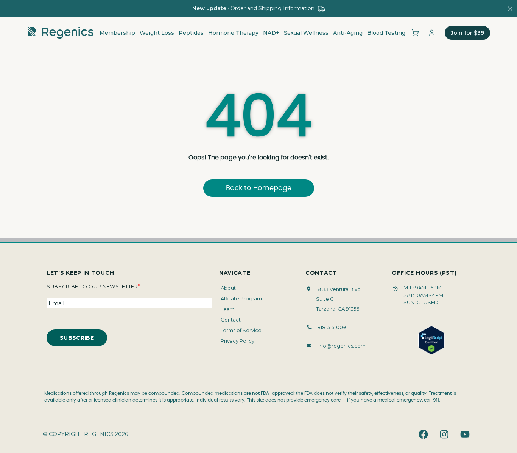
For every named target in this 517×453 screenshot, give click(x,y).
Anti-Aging (348, 32)
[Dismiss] (510, 8)
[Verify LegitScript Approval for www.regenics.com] (431, 340)
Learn (228, 309)
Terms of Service (241, 330)
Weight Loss (157, 32)
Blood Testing (386, 32)
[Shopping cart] (415, 33)
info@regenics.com (341, 346)
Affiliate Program (241, 298)
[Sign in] (432, 33)
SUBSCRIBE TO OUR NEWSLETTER (93, 286)
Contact (231, 320)
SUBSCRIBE (77, 337)
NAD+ (271, 32)
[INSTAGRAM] (443, 434)
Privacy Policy (237, 341)
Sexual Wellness (306, 32)
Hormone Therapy (233, 32)
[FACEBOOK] (423, 434)
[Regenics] (60, 33)
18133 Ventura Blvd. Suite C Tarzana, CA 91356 (339, 299)
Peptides (191, 32)
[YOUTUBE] (464, 434)
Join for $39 (467, 32)
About (228, 288)
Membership (117, 32)
